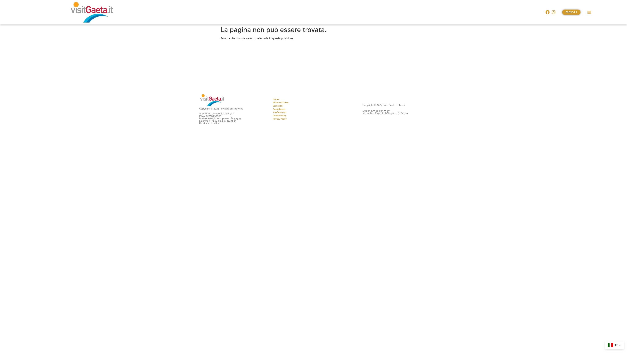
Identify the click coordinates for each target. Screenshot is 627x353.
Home (276, 99)
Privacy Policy (280, 119)
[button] (589, 12)
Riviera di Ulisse (281, 102)
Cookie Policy (279, 115)
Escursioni (278, 106)
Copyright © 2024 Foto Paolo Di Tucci (383, 105)
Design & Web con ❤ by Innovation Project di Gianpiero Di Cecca (385, 112)
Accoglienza (279, 109)
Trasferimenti (279, 112)
